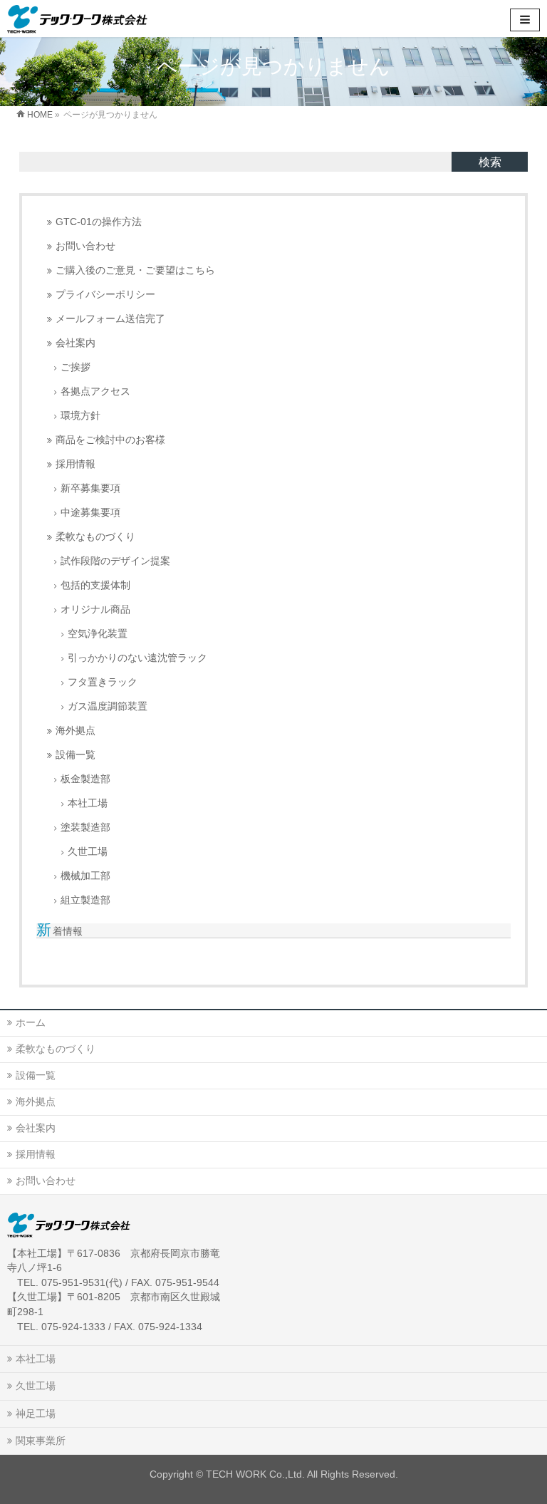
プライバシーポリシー (105, 294)
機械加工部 (85, 876)
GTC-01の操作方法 (99, 222)
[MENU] (525, 20)
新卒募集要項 (90, 488)
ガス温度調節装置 (107, 706)
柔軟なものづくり (95, 536)
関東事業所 (41, 1440)
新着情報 (59, 931)
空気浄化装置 (97, 633)
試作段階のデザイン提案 (115, 561)
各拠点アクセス (95, 391)
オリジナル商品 (95, 609)
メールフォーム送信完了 (110, 318)
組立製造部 (85, 900)
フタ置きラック (102, 682)
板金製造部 (85, 779)
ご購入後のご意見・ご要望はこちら (135, 270)
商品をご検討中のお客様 (110, 440)
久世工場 (88, 851)
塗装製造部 (85, 827)
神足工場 (36, 1413)
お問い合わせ (85, 246)
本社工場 (88, 803)
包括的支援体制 (95, 585)
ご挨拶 (75, 367)
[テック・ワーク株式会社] (77, 18)
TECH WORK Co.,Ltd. (255, 1474)
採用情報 (75, 464)
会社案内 (75, 343)
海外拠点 (75, 730)
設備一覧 (75, 755)
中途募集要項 (90, 512)
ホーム (31, 1022)
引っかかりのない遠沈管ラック (137, 658)
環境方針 (80, 415)
